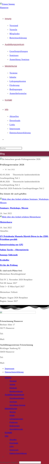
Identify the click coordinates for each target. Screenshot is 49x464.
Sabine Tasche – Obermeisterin (14, 249)
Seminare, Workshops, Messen (14, 208)
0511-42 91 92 (10, 357)
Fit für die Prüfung (9, 265)
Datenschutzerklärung (18, 453)
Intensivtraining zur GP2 (11, 244)
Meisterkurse (6, 222)
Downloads (14, 443)
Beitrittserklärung (16, 391)
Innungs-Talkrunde (9, 255)
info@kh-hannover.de (14, 339)
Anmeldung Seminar (17, 405)
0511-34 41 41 (10, 333)
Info (6, 436)
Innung (8, 377)
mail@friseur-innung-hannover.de (19, 363)
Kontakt (8, 432)
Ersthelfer (4, 260)
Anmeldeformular (16, 429)
